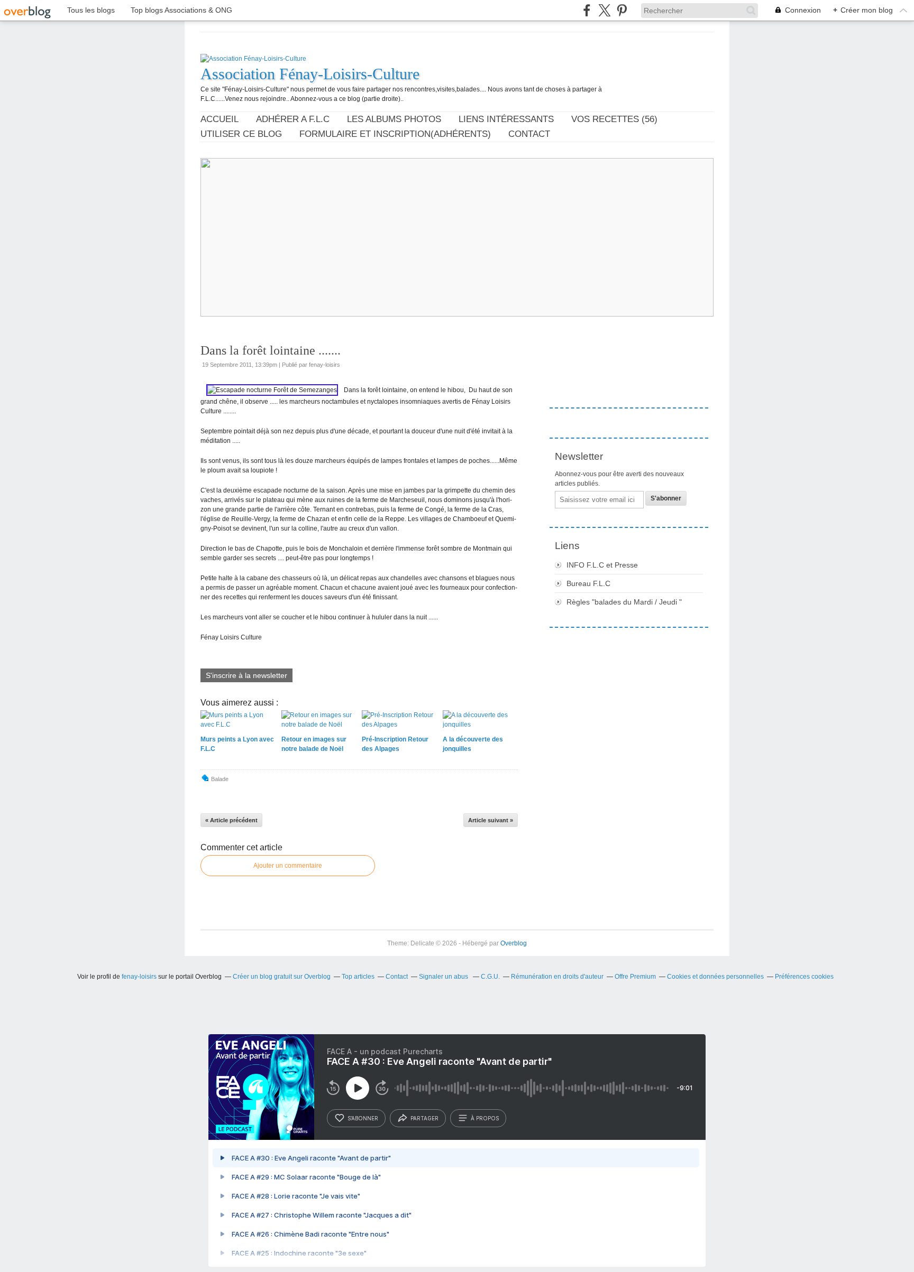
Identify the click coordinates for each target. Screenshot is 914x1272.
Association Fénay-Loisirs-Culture (309, 73)
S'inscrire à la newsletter (246, 675)
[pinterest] (621, 10)
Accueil (219, 119)
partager (424, 1118)
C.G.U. (490, 976)
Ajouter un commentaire (287, 865)
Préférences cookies (804, 976)
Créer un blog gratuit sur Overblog (282, 976)
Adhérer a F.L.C (293, 119)
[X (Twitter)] (604, 10)
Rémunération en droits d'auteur (557, 976)
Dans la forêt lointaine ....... (270, 350)
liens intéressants (506, 119)
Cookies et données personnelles (715, 976)
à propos (485, 1118)
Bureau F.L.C (588, 583)
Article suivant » (490, 820)
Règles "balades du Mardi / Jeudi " (624, 602)
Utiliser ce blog (241, 134)
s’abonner (363, 1118)
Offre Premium (635, 976)
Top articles (358, 976)
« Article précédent (231, 820)
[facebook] (586, 10)
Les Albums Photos (394, 119)
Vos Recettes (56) (614, 119)
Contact (529, 134)
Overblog (513, 943)
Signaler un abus (444, 976)
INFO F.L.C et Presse (602, 565)
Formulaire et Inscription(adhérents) (395, 134)
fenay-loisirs (139, 976)
